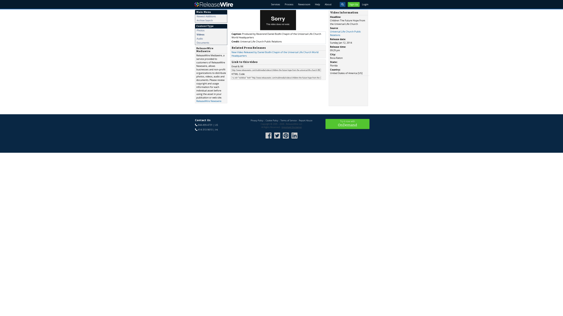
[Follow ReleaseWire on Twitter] (277, 138)
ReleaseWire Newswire (208, 101)
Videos (200, 34)
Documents (203, 42)
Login (365, 4)
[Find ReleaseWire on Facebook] (268, 138)
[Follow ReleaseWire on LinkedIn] (294, 138)
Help (317, 4)
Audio (200, 38)
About (328, 4)
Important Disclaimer (292, 127)
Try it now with (347, 123)
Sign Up (353, 4)
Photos (201, 30)
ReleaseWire (214, 4)
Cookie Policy (272, 120)
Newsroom (304, 4)
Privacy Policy (257, 120)
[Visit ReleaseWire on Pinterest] (286, 138)
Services (275, 4)
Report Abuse (305, 120)
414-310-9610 (205, 129)
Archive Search (205, 20)
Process (289, 4)
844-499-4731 (205, 125)
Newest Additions (206, 16)
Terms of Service (288, 120)
